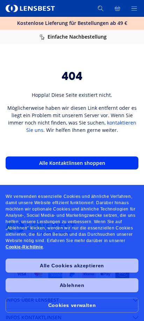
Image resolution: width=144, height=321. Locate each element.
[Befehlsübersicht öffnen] (134, 8)
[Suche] (100, 8)
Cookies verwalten (72, 305)
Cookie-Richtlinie (24, 247)
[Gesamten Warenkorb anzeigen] (117, 8)
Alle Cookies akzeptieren (72, 265)
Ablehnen (72, 285)
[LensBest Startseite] (31, 8)
